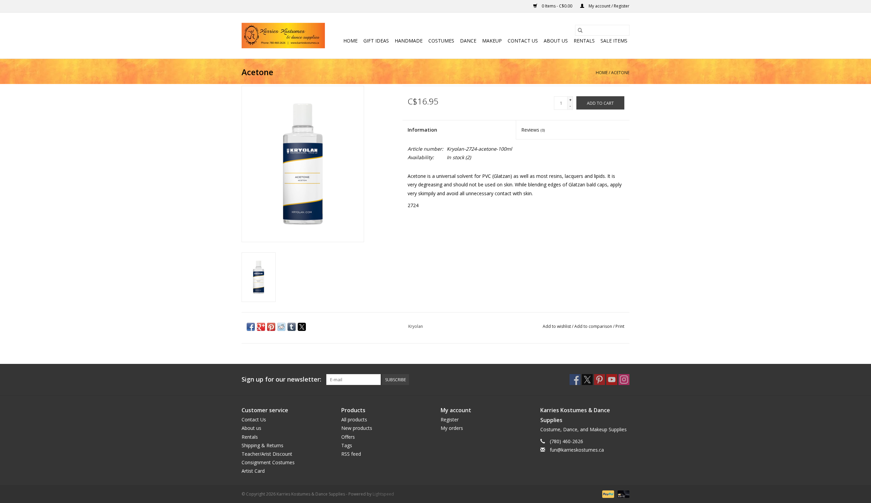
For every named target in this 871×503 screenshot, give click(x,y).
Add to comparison (593, 326)
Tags (346, 445)
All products (354, 419)
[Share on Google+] (261, 327)
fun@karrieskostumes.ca (577, 450)
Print (619, 326)
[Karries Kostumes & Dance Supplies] (283, 35)
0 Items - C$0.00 (557, 6)
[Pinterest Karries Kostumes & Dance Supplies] (599, 379)
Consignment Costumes (268, 462)
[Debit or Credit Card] (622, 494)
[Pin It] (271, 327)
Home (350, 40)
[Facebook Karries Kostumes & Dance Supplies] (575, 379)
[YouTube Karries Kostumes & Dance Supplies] (611, 379)
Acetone (620, 73)
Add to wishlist (557, 326)
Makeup (492, 40)
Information (422, 130)
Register (450, 419)
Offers (348, 437)
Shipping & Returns (262, 445)
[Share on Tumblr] (291, 327)
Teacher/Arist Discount (267, 454)
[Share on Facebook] (251, 327)
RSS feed (351, 454)
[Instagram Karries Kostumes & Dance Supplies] (624, 379)
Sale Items (614, 40)
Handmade (409, 40)
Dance (468, 40)
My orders (452, 428)
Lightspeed (383, 494)
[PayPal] (607, 494)
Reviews (533, 130)
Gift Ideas (376, 40)
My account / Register (608, 6)
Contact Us (523, 40)
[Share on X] (302, 327)
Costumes (441, 40)
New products (356, 428)
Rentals (584, 40)
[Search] (580, 30)
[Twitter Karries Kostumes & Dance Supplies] (587, 379)
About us (556, 40)
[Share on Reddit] (281, 327)
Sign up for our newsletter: (281, 379)
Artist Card (253, 471)
